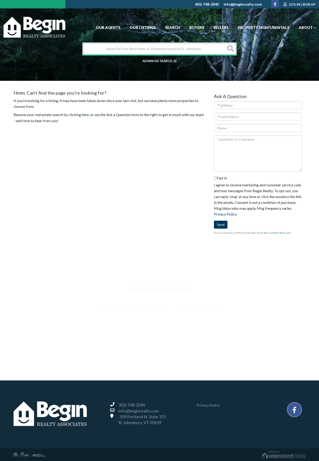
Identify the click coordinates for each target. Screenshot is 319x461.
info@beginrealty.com (243, 4)
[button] (230, 49)
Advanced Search (157, 61)
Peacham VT (102, 341)
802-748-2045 (207, 4)
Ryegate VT (174, 341)
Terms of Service (279, 233)
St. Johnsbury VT (32, 351)
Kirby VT (172, 330)
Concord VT (248, 320)
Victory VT (101, 351)
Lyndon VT (246, 330)
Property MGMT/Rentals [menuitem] (263, 27)
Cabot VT (173, 320)
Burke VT (100, 320)
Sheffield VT (248, 341)
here (85, 114)
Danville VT (28, 330)
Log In (294, 4)
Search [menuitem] (172, 27)
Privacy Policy (225, 214)
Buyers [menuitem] (196, 27)
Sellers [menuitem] (221, 27)
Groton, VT (101, 330)
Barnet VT (27, 320)
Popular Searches (199, 306)
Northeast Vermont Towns (130, 306)
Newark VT (28, 341)
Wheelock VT (249, 351)
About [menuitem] (306, 27)
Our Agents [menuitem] (108, 27)
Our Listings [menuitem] (143, 27)
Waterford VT (176, 351)
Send (220, 225)
